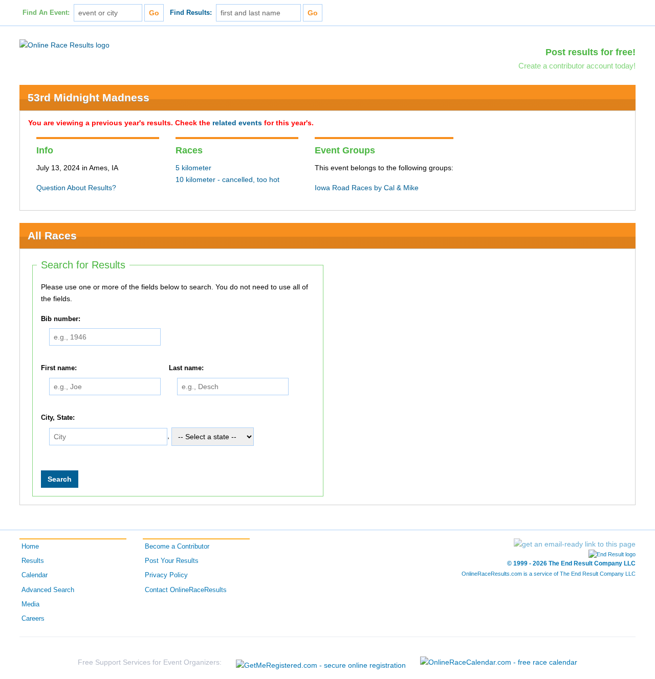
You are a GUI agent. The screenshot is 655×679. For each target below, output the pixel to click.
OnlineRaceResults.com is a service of (549, 574)
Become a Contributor (177, 546)
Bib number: (60, 319)
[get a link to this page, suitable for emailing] (575, 544)
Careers (33, 618)
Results (32, 560)
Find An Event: (46, 12)
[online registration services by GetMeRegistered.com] (321, 662)
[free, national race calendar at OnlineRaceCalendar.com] (498, 662)
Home (30, 546)
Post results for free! (590, 52)
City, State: (58, 417)
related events (237, 123)
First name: (59, 368)
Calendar (34, 575)
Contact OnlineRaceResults (186, 590)
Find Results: (191, 12)
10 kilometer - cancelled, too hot (227, 179)
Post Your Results (172, 560)
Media (30, 604)
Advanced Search (47, 590)
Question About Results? (76, 188)
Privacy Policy (166, 575)
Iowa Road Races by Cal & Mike (367, 188)
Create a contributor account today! (577, 65)
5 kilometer (193, 168)
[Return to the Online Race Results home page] (64, 44)
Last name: (186, 368)
